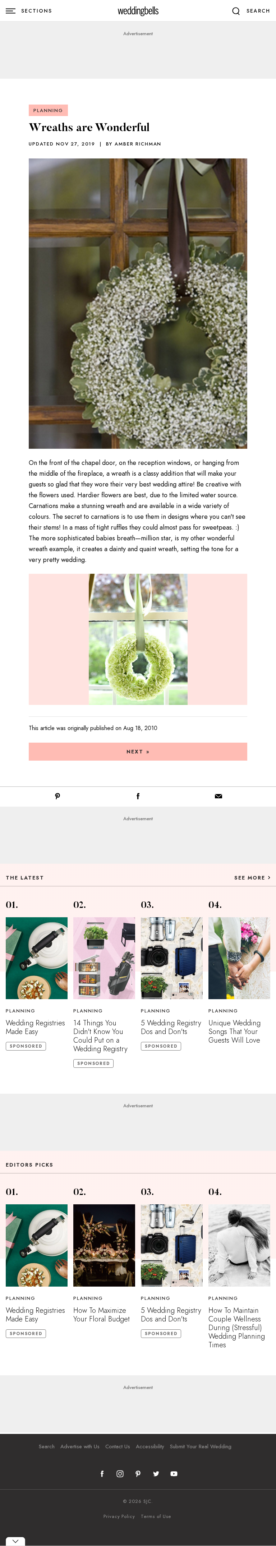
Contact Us (117, 1446)
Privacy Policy (119, 1516)
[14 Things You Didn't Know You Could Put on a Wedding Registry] (104, 958)
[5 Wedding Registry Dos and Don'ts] (172, 958)
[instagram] (120, 1474)
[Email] (218, 798)
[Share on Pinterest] (57, 798)
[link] (138, 11)
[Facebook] (138, 798)
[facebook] (102, 1474)
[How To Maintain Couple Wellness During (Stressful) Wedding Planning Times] (239, 1245)
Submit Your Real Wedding (200, 1446)
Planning (48, 110)
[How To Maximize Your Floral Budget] (104, 1245)
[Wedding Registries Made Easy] (37, 958)
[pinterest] (138, 1474)
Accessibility (150, 1446)
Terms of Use (156, 1516)
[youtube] (174, 1474)
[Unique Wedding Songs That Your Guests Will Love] (239, 958)
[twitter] (156, 1474)
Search (47, 1446)
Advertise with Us (80, 1446)
